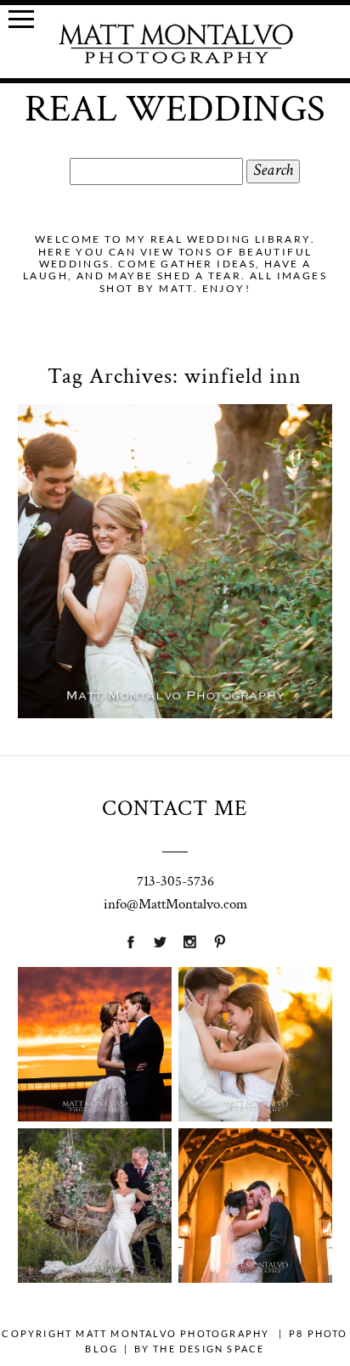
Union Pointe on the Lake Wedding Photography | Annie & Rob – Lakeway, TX (94, 1011)
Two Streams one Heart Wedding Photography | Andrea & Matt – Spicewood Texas (94, 1172)
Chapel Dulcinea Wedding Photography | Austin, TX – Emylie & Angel (255, 1172)
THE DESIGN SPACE (208, 1348)
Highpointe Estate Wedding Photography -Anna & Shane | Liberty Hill (255, 1011)
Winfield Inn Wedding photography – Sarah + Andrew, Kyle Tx (173, 484)
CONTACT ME (175, 808)
